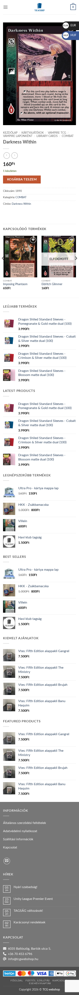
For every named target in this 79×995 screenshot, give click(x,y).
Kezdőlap (10, 132)
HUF (69, 35)
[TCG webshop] (39, 7)
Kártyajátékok (32, 132)
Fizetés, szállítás (38, 980)
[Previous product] (14, 155)
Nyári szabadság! (25, 887)
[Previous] (3, 266)
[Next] (75, 266)
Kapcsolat (59, 980)
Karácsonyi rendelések (29, 922)
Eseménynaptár (40, 983)
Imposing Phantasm (15, 284)
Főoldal (17, 980)
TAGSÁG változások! (28, 910)
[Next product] (6, 155)
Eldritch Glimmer (52, 284)
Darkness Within (21, 204)
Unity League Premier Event (33, 899)
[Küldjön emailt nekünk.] (6, 861)
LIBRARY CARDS (47, 136)
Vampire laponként (17, 136)
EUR (69, 25)
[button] (5, 7)
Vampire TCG (57, 132)
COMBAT (68, 136)
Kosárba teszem (22, 179)
